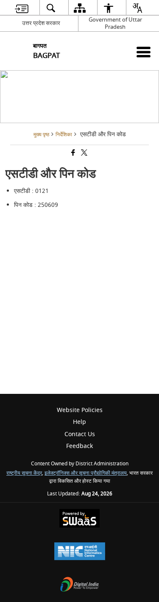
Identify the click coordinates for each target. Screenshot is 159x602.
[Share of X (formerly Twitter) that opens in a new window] (83, 153)
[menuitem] (21, 8)
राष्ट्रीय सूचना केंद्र (24, 473)
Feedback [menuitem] (79, 446)
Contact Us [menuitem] (79, 434)
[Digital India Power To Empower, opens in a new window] (80, 585)
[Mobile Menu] (143, 51)
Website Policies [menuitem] (80, 410)
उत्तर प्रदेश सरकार (41, 23)
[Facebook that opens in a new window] (72, 153)
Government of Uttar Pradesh (115, 23)
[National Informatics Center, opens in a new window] (80, 552)
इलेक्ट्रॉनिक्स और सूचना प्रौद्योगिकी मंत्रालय (86, 473)
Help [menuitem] (79, 422)
